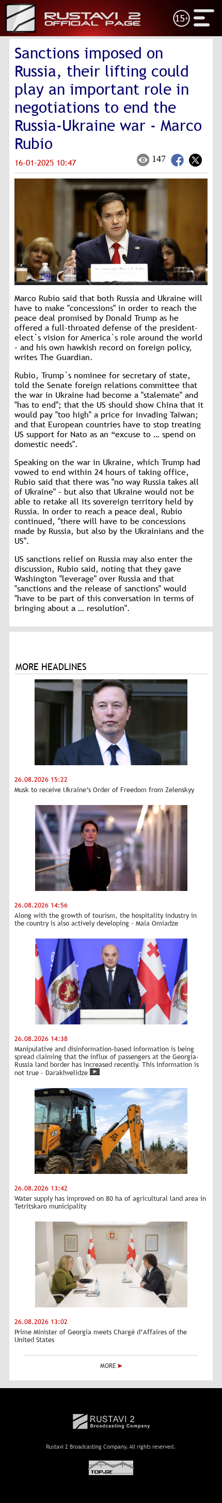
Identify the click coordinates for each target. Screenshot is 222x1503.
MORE (109, 1366)
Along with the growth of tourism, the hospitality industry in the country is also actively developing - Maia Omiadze (105, 919)
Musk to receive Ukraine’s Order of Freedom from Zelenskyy (104, 790)
